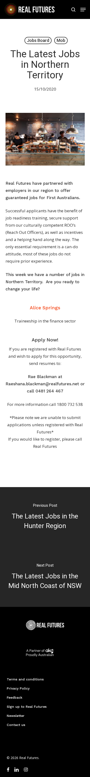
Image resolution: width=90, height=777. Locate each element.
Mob (61, 40)
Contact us (16, 725)
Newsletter (15, 716)
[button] (83, 9)
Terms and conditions (25, 679)
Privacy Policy (18, 688)
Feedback (14, 697)
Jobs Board (38, 40)
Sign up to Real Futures (27, 706)
